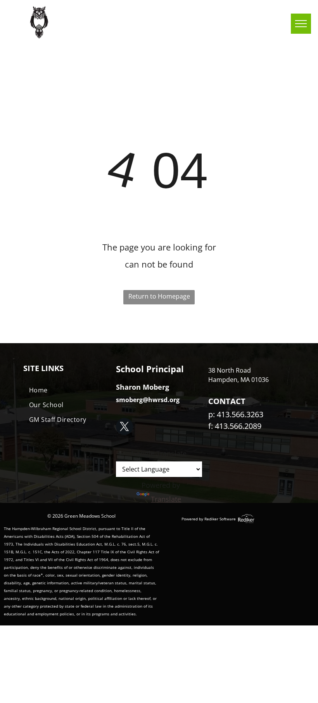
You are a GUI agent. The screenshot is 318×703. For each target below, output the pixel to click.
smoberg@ (132, 400)
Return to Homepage (159, 296)
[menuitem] (66, 390)
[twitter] (124, 427)
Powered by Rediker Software (208, 519)
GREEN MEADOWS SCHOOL (119, 22)
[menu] (301, 24)
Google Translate (159, 453)
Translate (166, 499)
